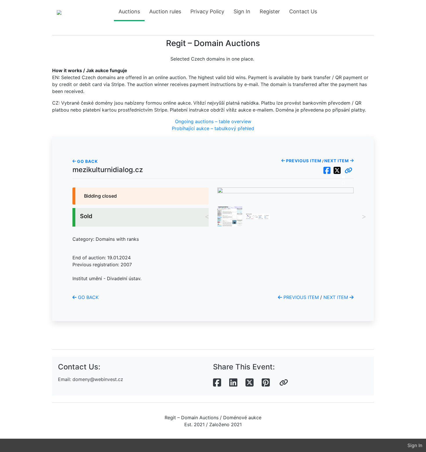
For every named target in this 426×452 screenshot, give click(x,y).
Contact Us (303, 11)
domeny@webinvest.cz (97, 379)
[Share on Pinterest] (266, 383)
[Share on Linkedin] (233, 383)
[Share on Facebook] (217, 383)
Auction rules (165, 11)
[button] (348, 171)
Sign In (242, 11)
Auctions (129, 11)
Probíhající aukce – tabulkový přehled (213, 128)
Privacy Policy (207, 11)
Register (270, 11)
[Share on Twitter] (249, 383)
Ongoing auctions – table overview (213, 121)
